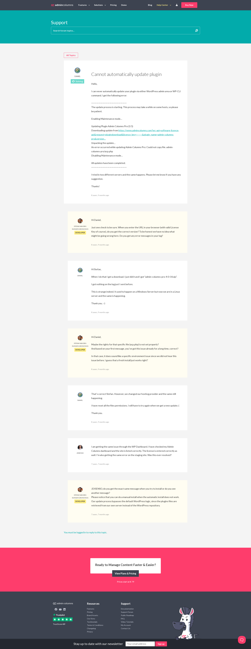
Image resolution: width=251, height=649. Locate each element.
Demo (124, 5)
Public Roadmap (127, 615)
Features (82, 5)
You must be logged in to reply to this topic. (85, 532)
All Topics (71, 55)
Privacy (90, 632)
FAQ (123, 618)
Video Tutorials (127, 622)
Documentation (127, 609)
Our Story (91, 618)
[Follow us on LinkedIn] (64, 609)
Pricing (113, 5)
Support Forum (127, 612)
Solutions (98, 5)
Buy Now (189, 5)
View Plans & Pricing (125, 573)
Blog (150, 5)
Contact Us (125, 628)
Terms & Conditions (95, 625)
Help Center (162, 5)
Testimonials (92, 622)
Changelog (91, 628)
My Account (126, 625)
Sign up (161, 644)
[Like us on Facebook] (56, 609)
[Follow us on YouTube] (60, 609)
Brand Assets (92, 615)
